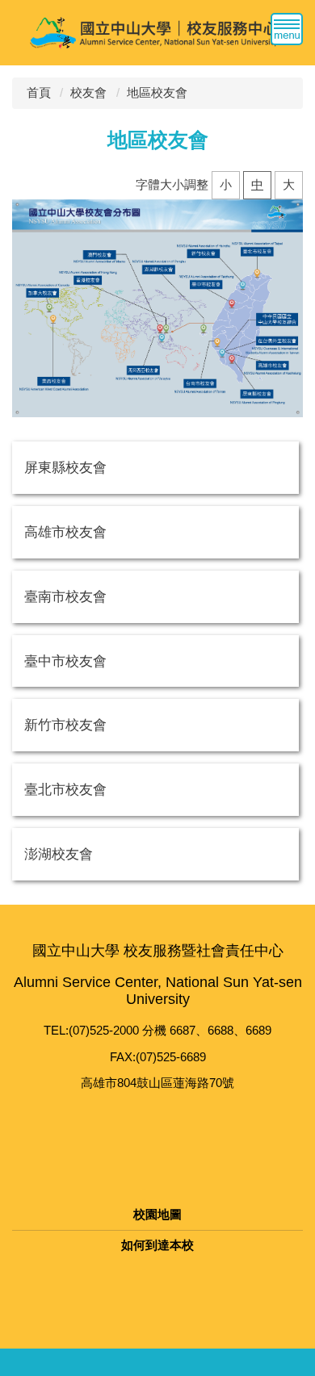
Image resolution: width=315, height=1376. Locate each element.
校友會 (88, 92)
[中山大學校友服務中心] (157, 32)
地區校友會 (157, 92)
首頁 (39, 92)
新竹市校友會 (65, 724)
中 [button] (257, 184)
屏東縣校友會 (65, 467)
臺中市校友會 (65, 661)
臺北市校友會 (65, 789)
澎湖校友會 (58, 854)
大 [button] (289, 184)
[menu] (287, 29)
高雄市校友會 (65, 532)
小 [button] (226, 184)
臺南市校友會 (65, 596)
